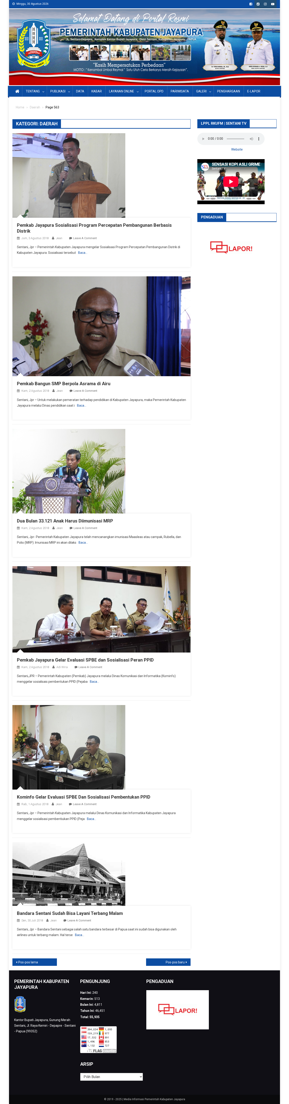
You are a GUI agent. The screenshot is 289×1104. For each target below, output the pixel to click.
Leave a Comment (85, 238)
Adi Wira (62, 667)
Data (80, 91)
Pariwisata (180, 91)
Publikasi (57, 91)
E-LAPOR (253, 91)
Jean (59, 238)
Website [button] (237, 149)
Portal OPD (154, 91)
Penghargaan (228, 91)
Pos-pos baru (175, 962)
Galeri (201, 91)
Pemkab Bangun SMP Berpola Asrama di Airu (63, 383)
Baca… (82, 252)
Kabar (96, 91)
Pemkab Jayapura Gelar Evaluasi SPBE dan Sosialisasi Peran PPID (85, 660)
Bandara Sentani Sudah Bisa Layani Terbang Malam (70, 913)
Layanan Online (121, 91)
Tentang (33, 91)
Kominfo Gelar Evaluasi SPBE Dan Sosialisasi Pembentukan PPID (83, 797)
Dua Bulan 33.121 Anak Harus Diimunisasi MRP (65, 521)
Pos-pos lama (28, 962)
